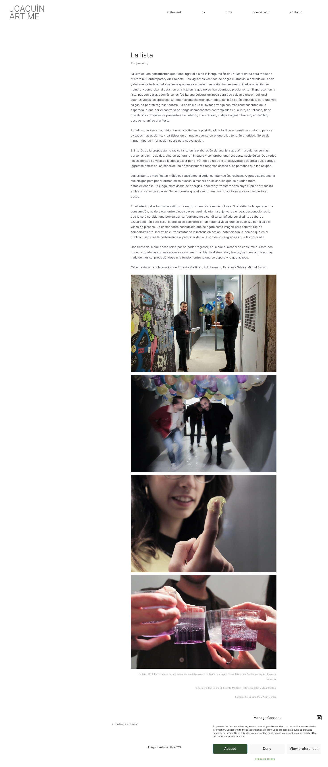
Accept (230, 748)
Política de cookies (265, 758)
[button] (319, 717)
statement (174, 12)
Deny (267, 748)
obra (229, 12)
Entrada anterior (125, 724)
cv (203, 12)
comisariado (261, 12)
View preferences (304, 748)
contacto (296, 12)
